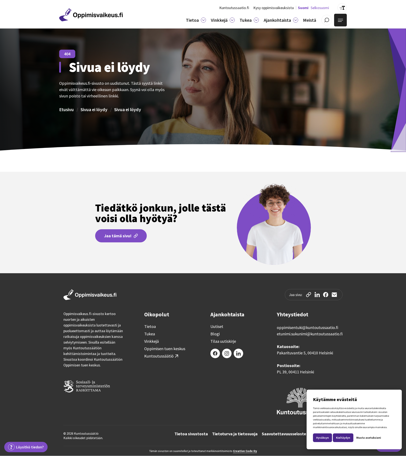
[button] (196, 20)
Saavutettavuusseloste (284, 434)
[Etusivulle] (91, 14)
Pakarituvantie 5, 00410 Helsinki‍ (305, 352)
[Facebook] (215, 353)
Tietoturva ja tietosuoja (235, 434)
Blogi (215, 334)
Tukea (149, 334)
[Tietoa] (203, 20)
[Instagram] (227, 353)
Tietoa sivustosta (191, 434)
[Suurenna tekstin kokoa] (342, 7)
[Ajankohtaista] (295, 20)
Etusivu (66, 109)
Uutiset (216, 326)
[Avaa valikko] (340, 20)
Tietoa (150, 326)
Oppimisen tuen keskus (164, 349)
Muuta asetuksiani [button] (368, 438)
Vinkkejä (151, 341)
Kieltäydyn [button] (343, 438)
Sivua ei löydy (94, 109)
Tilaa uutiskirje (223, 341)
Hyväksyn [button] (322, 438)
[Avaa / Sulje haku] (326, 20)
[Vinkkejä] (232, 20)
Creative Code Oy (245, 451)
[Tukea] (256, 20)
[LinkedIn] (238, 353)
